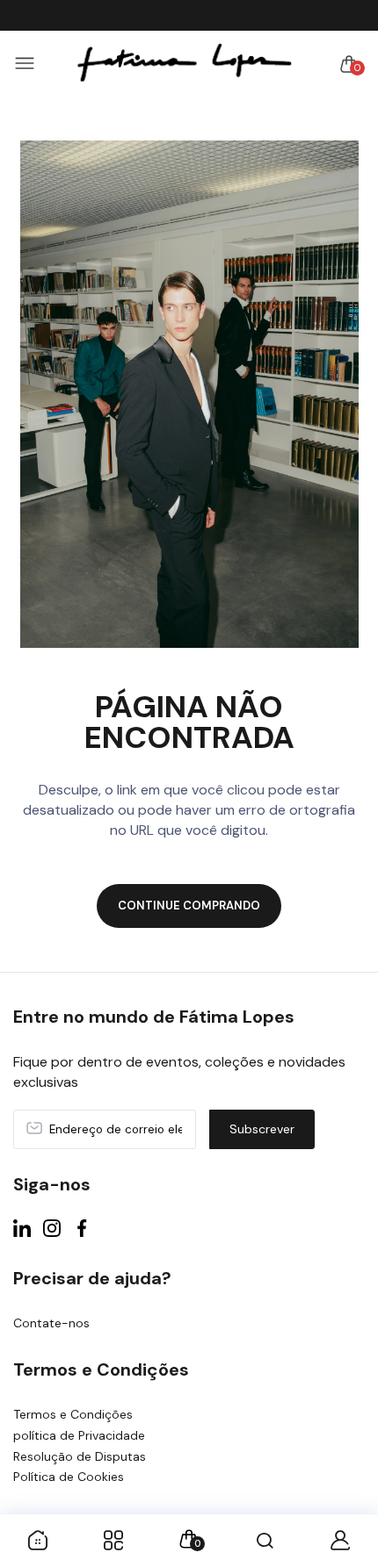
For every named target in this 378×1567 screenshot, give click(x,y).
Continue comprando (189, 905)
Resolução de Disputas (79, 1456)
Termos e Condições (73, 1414)
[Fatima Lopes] (184, 64)
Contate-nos (51, 1323)
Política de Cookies (68, 1476)
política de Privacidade (79, 1435)
